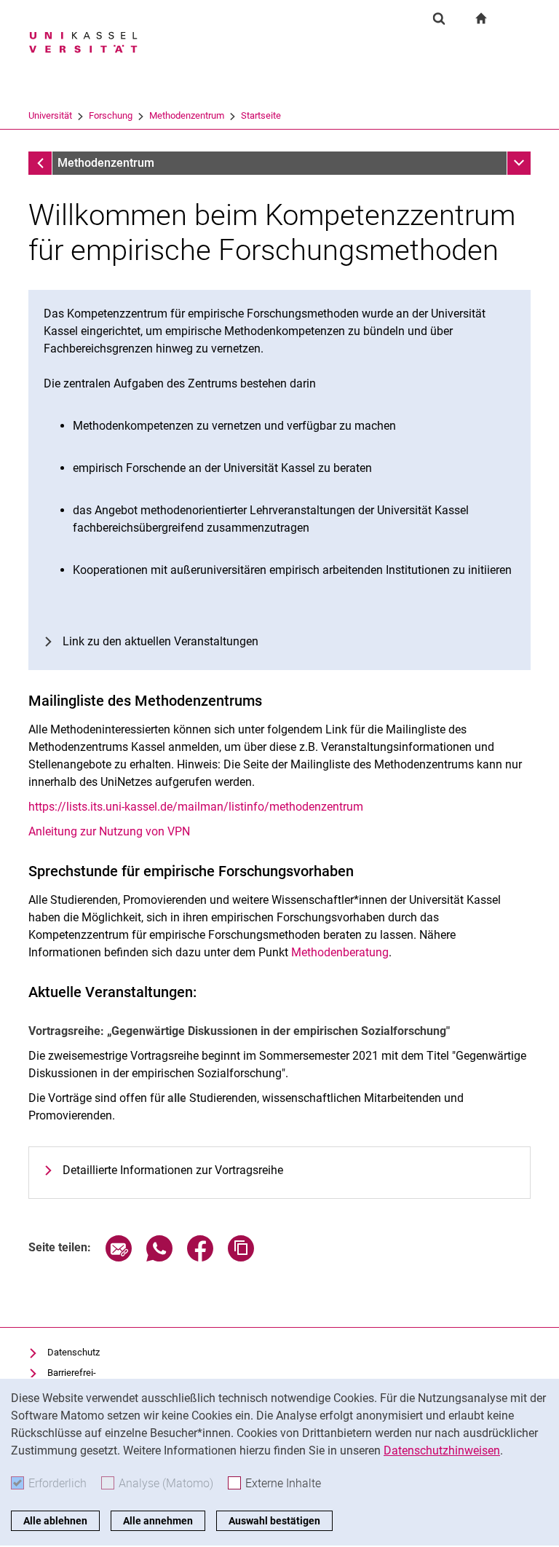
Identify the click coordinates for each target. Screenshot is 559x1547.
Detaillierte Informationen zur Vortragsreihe (173, 1170)
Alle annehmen (158, 1521)
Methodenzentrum (186, 115)
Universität (50, 115)
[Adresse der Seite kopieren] (241, 1257)
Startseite (261, 115)
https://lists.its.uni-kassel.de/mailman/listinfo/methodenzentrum (195, 807)
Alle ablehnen (55, 1521)
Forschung (110, 115)
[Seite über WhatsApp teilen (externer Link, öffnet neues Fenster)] (159, 1257)
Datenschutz (73, 1352)
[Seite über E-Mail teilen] (119, 1257)
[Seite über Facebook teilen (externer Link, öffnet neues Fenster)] (200, 1257)
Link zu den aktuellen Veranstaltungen (160, 641)
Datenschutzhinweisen (442, 1450)
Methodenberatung (340, 952)
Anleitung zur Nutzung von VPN (109, 831)
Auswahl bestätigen (274, 1521)
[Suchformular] (439, 18)
